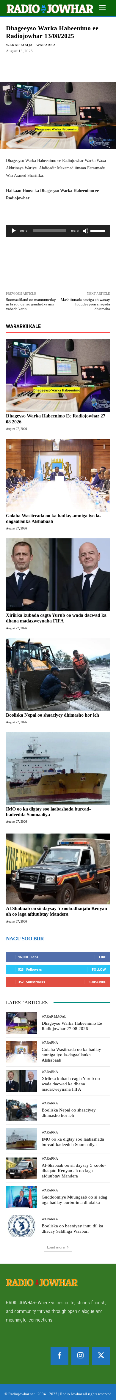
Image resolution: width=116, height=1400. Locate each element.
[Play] (14, 231)
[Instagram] (80, 1356)
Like (102, 957)
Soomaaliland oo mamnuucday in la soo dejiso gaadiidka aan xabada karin (31, 304)
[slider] (98, 230)
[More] (73, 68)
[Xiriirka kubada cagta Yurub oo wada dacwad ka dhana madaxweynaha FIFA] (58, 574)
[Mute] (86, 231)
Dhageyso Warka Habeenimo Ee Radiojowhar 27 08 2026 (72, 1026)
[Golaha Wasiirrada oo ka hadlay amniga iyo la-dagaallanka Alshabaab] (58, 475)
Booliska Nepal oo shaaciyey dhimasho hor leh (52, 715)
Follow (99, 969)
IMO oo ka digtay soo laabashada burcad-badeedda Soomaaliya (73, 1142)
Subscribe (97, 982)
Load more (56, 1247)
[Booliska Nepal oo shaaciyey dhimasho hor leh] (58, 674)
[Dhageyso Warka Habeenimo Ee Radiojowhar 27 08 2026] (58, 375)
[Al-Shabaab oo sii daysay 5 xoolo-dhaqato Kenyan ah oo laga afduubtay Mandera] (58, 868)
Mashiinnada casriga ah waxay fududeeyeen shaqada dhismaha (85, 304)
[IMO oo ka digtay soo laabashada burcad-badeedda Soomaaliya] (58, 768)
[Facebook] (59, 1356)
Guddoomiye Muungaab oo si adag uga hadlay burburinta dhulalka (74, 1200)
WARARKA (46, 45)
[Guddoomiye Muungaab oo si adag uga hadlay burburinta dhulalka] (21, 1197)
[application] (58, 231)
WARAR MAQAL (20, 45)
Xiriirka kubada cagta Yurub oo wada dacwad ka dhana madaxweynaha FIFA (56, 618)
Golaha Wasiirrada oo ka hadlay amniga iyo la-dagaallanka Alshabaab (71, 1054)
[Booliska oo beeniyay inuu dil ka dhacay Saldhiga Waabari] (21, 1226)
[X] (101, 1356)
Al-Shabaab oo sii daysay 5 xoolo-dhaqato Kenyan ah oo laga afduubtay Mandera (56, 911)
